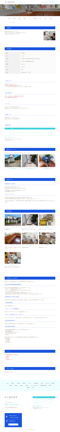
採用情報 (51, 19)
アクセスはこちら (13, 424)
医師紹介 (14, 19)
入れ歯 (33, 387)
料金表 (40, 19)
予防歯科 (16, 385)
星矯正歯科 (7, 357)
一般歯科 (10, 385)
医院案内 (24, 19)
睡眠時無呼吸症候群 (43, 385)
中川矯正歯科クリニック (9, 359)
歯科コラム (45, 19)
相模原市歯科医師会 (8, 354)
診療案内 (19, 19)
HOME (9, 19)
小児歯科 (26, 385)
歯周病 (21, 385)
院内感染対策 (35, 19)
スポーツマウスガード (34, 385)
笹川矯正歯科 (7, 356)
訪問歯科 (28, 387)
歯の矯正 (50, 385)
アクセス (30, 19)
